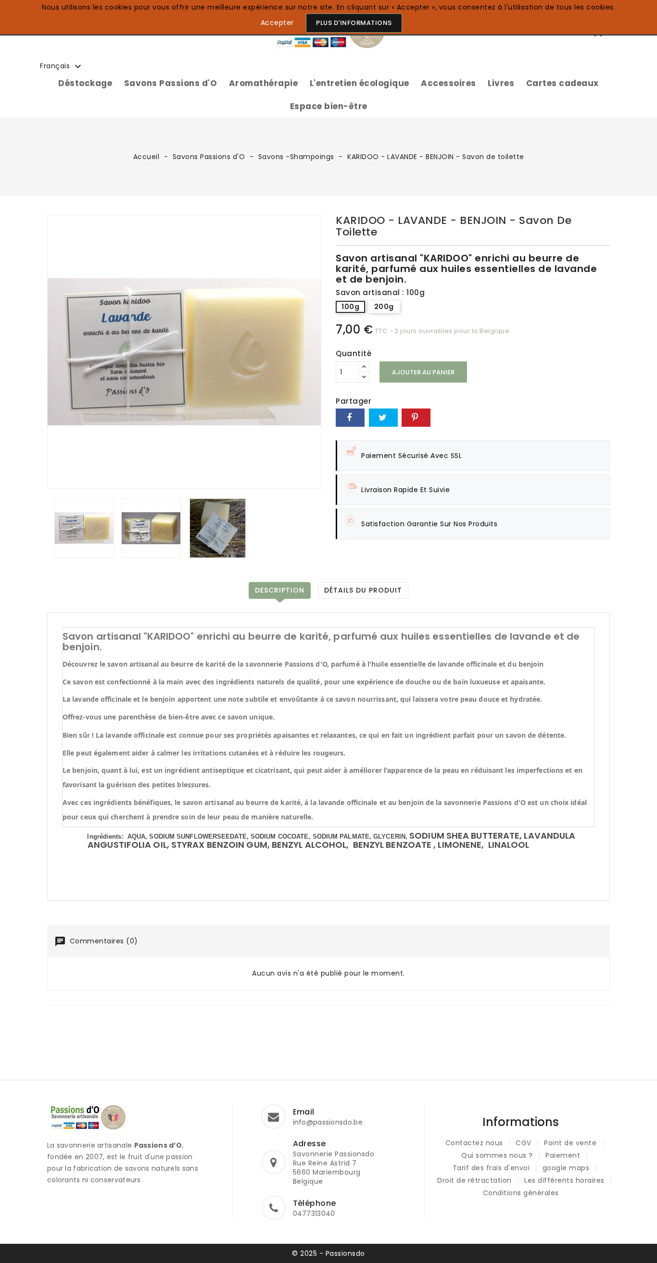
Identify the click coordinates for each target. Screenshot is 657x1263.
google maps (566, 1168)
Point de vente (570, 1143)
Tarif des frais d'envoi (491, 1168)
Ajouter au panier (423, 372)
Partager (350, 418)
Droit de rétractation (474, 1180)
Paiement (562, 1155)
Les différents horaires (564, 1180)
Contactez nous (474, 1143)
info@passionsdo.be (328, 1122)
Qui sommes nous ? (497, 1155)
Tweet (383, 418)
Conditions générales (521, 1193)
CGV (523, 1143)
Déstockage (85, 83)
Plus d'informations (354, 22)
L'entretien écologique (359, 83)
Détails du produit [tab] (363, 590)
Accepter (277, 22)
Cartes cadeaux (562, 83)
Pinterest (416, 418)
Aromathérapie (263, 83)
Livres (501, 83)
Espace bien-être (328, 106)
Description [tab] (279, 590)
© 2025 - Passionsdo (328, 1253)
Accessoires (448, 83)
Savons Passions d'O (170, 83)
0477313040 (314, 1213)
